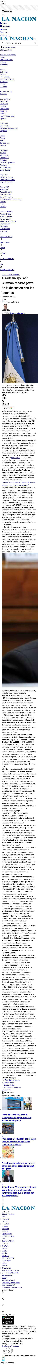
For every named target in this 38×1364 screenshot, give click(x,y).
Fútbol (2, 136)
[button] (19, 154)
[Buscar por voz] (35, 43)
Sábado (3, 202)
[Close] (3, 1198)
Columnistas (5, 126)
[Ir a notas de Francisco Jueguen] (19, 307)
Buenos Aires (5, 99)
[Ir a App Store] (8, 1324)
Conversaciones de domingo (11, 199)
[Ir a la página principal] (19, 20)
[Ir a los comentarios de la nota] (5, 395)
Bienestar (3, 111)
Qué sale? (3, 175)
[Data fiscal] (3, 1360)
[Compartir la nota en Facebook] (3, 404)
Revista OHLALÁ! (6, 211)
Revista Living (5, 219)
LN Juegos (4, 150)
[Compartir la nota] (3, 398)
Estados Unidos (6, 91)
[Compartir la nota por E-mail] (7, 404)
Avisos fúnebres (6, 192)
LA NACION (6, 275)
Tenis (2, 140)
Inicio (4, 23)
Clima (2, 57)
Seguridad (4, 101)
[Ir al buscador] (4, 15)
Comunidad (4, 109)
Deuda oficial (9, 1085)
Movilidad (3, 82)
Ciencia (2, 113)
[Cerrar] (34, 39)
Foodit (4, 29)
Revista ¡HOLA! (5, 214)
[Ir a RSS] (3, 1312)
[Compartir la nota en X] (5, 404)
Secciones (6, 26)
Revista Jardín (5, 224)
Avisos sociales (5, 194)
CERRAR (2, 1)
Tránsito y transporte (8, 55)
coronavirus (15, 458)
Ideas (2, 204)
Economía (15, 275)
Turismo (3, 153)
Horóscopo (4, 158)
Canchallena (4, 143)
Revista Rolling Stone (8, 221)
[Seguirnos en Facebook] (3, 1293)
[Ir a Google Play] (8, 1319)
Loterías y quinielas (7, 162)
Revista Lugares (6, 216)
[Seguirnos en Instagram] (3, 1306)
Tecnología (4, 155)
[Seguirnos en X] (3, 1299)
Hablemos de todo (7, 116)
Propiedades (5, 77)
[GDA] (7, 1353)
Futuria (2, 69)
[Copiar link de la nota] (3, 401)
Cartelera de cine (6, 177)
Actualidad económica (12, 1087)
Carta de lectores (6, 197)
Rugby (2, 138)
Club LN (5, 32)
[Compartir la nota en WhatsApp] (5, 398)
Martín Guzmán (8, 1082)
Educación (4, 104)
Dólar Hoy (4, 72)
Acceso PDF (4, 187)
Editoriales (4, 123)
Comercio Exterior (7, 79)
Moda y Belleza (5, 167)
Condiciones (6, 1346)
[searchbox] (18, 43)
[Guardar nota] (3, 395)
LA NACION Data (6, 60)
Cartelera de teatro (7, 180)
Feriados (3, 160)
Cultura (3, 106)
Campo (2, 74)
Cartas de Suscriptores (8, 128)
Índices (2, 84)
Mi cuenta (6, 35)
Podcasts (3, 165)
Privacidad (15, 1346)
